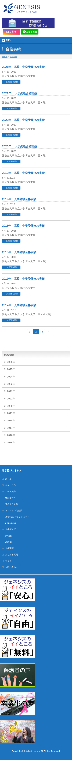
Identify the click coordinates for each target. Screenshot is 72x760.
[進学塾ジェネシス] (21, 9)
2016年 (11, 435)
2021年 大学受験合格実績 (19, 93)
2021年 (11, 398)
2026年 (11, 362)
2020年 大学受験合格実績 (19, 146)
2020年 (11, 405)
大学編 (8, 536)
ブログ (8, 561)
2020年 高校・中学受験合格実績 (23, 119)
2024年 (11, 376)
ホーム (8, 479)
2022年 (11, 391)
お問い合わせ (11, 567)
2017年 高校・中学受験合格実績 (23, 278)
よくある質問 (11, 554)
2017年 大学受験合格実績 (19, 305)
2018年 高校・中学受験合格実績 (23, 225)
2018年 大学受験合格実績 (19, 252)
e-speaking (10, 523)
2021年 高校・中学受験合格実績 (23, 66)
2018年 (11, 420)
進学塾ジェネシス (32, 751)
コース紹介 (10, 491)
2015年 (11, 442)
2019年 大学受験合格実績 (19, 199)
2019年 (11, 413)
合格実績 (9, 548)
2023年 (11, 384)
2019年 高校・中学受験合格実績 (23, 172)
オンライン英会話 (13, 510)
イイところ (10, 485)
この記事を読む (12, 82)
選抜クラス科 (11, 504)
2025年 (11, 369)
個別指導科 (10, 498)
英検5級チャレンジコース (17, 517)
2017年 (11, 427)
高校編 (8, 542)
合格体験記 (10, 529)
